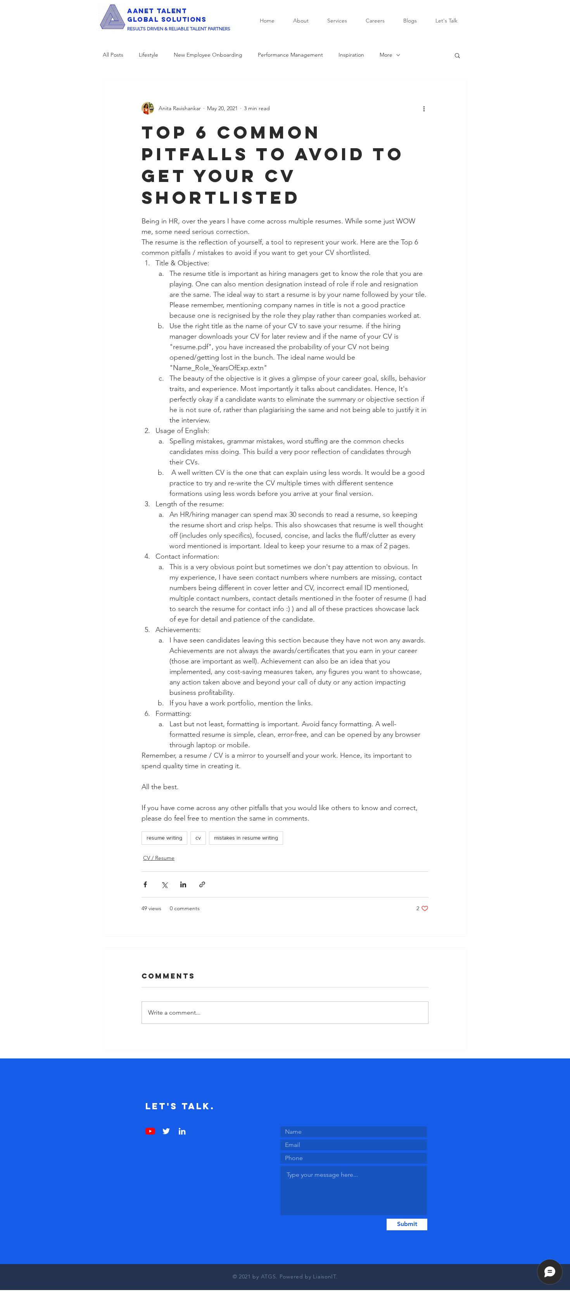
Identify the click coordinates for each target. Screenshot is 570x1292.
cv (198, 838)
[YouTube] (150, 1131)
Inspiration (351, 54)
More (386, 54)
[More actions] (423, 108)
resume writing (164, 838)
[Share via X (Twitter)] (164, 884)
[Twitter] (166, 1131)
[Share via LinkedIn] (183, 884)
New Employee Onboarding (208, 54)
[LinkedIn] (182, 1131)
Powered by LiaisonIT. (309, 1276)
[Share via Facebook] (145, 884)
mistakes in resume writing (246, 838)
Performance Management (290, 54)
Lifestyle (148, 54)
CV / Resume (158, 857)
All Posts (113, 54)
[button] (457, 55)
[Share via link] (202, 884)
